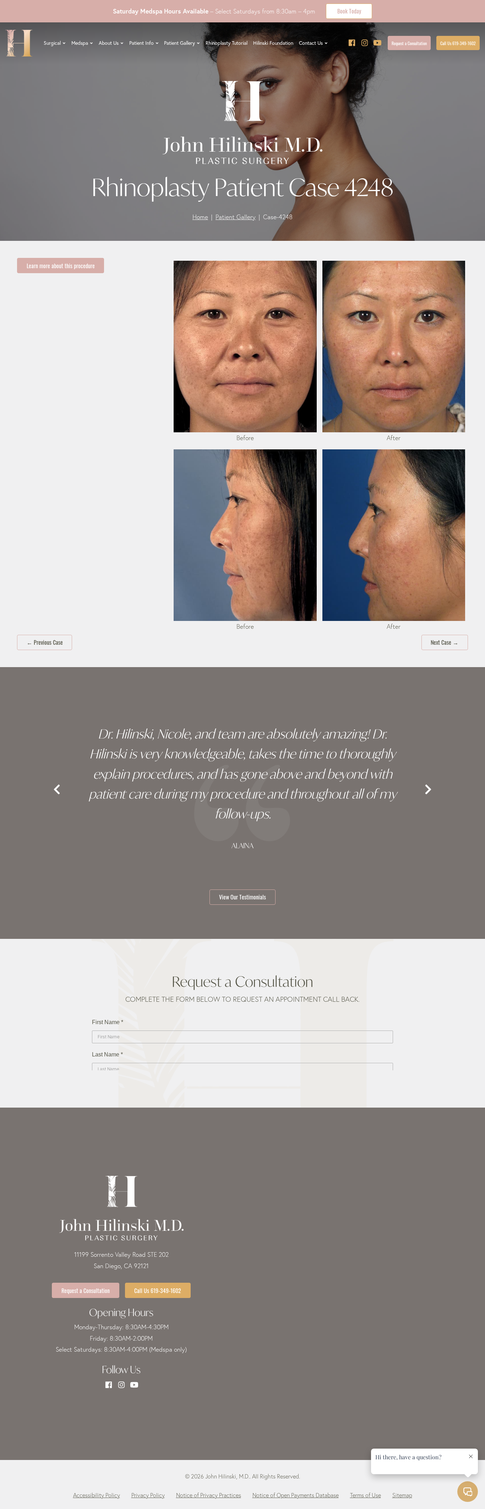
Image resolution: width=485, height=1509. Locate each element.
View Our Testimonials (242, 896)
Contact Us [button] (311, 43)
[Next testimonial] (428, 789)
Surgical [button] (52, 43)
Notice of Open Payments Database (295, 1495)
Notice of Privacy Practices (208, 1495)
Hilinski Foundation (273, 43)
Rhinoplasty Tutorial (226, 43)
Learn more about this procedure (61, 265)
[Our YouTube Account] (377, 43)
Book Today (349, 10)
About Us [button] (109, 43)
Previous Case (45, 642)
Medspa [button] (79, 43)
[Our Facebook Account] (351, 43)
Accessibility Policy (96, 1495)
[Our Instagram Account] (364, 43)
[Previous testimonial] (56, 789)
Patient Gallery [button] (179, 43)
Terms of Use (365, 1495)
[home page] (18, 43)
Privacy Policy (148, 1495)
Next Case (444, 642)
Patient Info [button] (141, 43)
